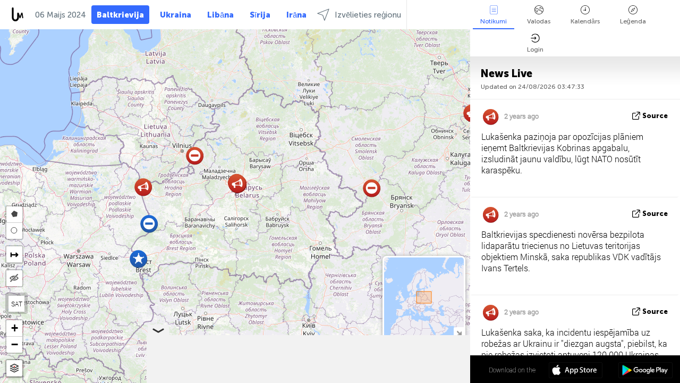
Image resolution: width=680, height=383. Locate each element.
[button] (138, 258)
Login (535, 49)
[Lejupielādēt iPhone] (575, 371)
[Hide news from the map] (14, 278)
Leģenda (633, 21)
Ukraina (175, 15)
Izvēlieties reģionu (368, 15)
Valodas (538, 21)
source (655, 116)
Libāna (220, 15)
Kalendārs (585, 21)
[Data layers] (14, 368)
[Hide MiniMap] (459, 332)
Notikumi (493, 21)
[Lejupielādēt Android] (645, 371)
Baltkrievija (120, 15)
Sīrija (260, 15)
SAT (16, 303)
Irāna (296, 15)
